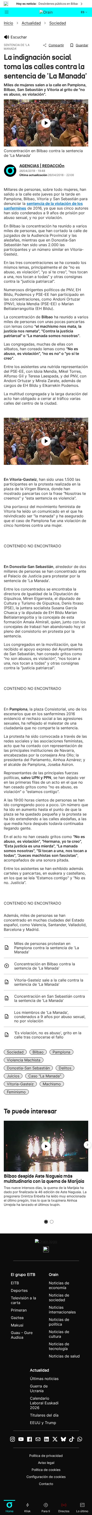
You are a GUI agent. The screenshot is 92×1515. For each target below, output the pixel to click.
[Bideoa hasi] (46, 123)
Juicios (13, 1076)
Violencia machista (23, 1060)
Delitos (65, 1068)
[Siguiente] (82, 4)
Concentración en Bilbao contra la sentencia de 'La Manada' (44, 966)
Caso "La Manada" (44, 1076)
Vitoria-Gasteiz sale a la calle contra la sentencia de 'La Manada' (48, 982)
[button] (87, 1145)
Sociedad (15, 1052)
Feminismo (16, 1092)
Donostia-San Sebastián (28, 1068)
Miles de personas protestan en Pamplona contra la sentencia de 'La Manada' (46, 947)
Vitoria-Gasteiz (20, 1084)
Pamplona (61, 1052)
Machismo (52, 1084)
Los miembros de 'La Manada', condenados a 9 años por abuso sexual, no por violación (49, 1016)
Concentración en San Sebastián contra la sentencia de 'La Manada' (49, 998)
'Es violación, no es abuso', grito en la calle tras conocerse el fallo (47, 1034)
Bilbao (38, 1052)
